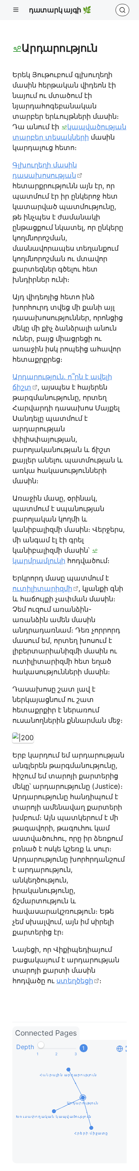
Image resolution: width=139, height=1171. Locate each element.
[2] (56, 1054)
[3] (76, 1054)
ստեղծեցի (74, 981)
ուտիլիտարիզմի (42, 588)
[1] (37, 1054)
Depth (25, 1047)
